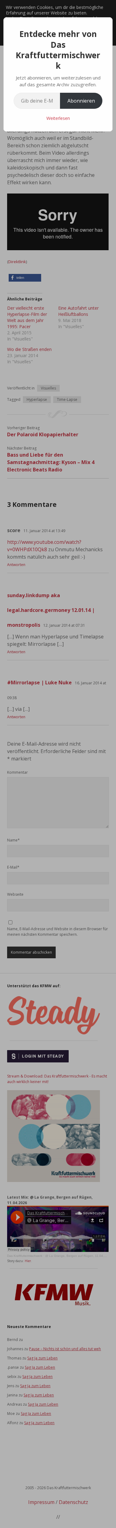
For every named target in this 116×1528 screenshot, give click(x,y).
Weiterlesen (58, 118)
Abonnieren (81, 100)
